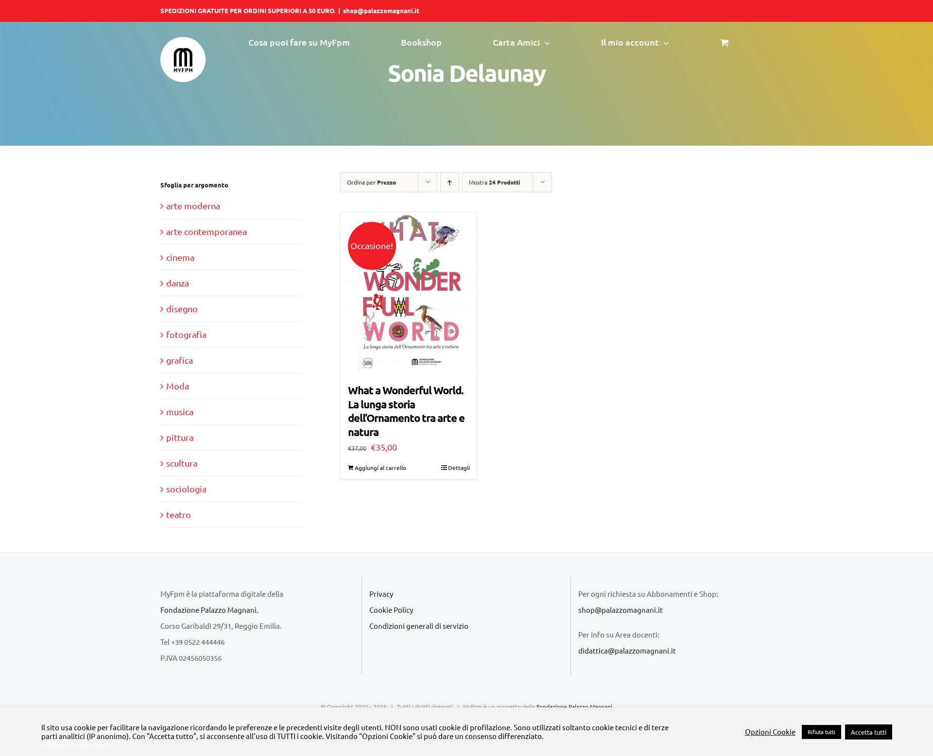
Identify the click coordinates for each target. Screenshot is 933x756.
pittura (179, 437)
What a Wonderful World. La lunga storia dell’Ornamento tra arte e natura (406, 411)
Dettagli (459, 467)
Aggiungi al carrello (380, 467)
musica (179, 411)
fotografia (186, 334)
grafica (179, 360)
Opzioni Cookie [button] (770, 731)
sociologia (186, 489)
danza (177, 283)
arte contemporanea (206, 231)
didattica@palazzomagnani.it (627, 650)
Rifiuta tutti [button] (821, 732)
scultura (181, 463)
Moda (177, 386)
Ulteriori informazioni (77, 744)
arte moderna (193, 206)
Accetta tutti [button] (868, 732)
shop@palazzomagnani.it (381, 10)
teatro (178, 514)
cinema (180, 257)
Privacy (381, 593)
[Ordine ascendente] (449, 182)
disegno (182, 308)
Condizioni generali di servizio (418, 625)
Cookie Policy (391, 609)
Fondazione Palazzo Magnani (208, 609)
